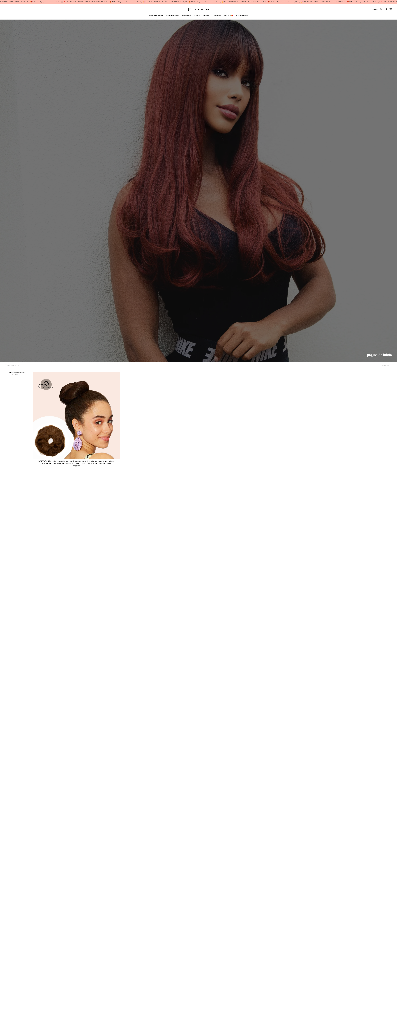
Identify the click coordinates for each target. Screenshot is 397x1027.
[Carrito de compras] (390, 9)
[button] (385, 9)
